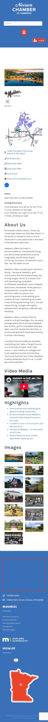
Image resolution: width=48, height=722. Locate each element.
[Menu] (24, 32)
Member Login (9, 630)
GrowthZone (30, 718)
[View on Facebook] (6, 186)
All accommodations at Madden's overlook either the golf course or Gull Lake (25, 417)
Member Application (12, 623)
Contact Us (7, 626)
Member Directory (11, 616)
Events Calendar (10, 620)
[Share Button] (7, 101)
